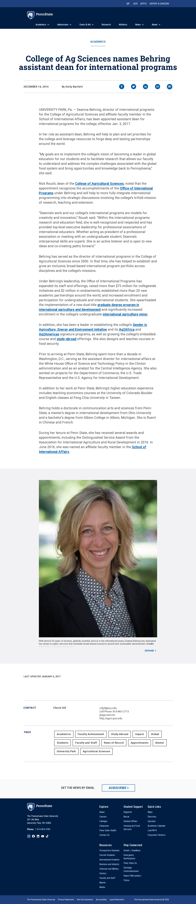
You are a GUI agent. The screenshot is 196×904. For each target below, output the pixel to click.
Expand (149, 650)
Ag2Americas (49, 334)
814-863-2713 (121, 711)
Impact (139, 734)
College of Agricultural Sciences (99, 184)
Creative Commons (63, 646)
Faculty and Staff (86, 742)
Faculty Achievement (91, 734)
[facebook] (121, 87)
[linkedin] (145, 87)
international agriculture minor (125, 314)
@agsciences (107, 714)
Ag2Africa (126, 329)
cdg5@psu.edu (108, 708)
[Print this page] (169, 86)
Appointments (139, 742)
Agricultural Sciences (96, 751)
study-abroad (66, 339)
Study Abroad (119, 734)
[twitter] (133, 87)
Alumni (159, 742)
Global (155, 734)
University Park (66, 751)
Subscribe (117, 788)
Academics (98, 41)
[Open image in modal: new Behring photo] (98, 558)
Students (62, 742)
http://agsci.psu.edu (110, 718)
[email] (157, 87)
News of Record (114, 742)
